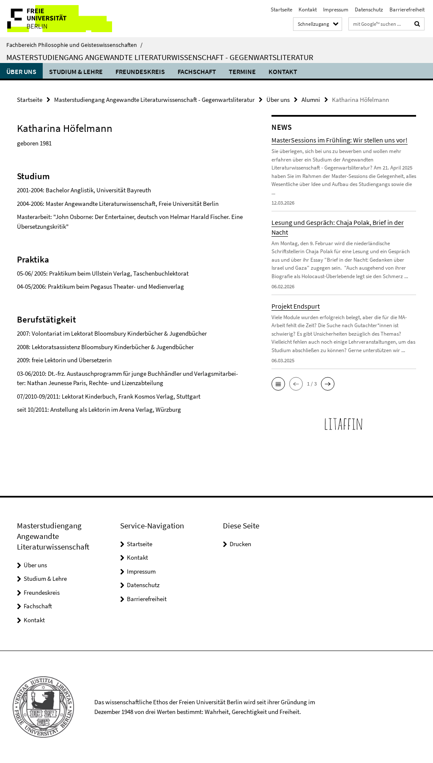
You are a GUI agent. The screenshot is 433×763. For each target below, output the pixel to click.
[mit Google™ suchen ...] (417, 24)
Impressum (335, 9)
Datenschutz (369, 9)
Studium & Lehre (76, 71)
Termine (242, 71)
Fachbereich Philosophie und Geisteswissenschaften (74, 45)
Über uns (21, 71)
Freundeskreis (140, 71)
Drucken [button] (240, 544)
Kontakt (308, 9)
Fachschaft (197, 71)
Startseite (281, 9)
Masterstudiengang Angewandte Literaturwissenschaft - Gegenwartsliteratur (159, 57)
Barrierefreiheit (407, 9)
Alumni (310, 100)
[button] (278, 383)
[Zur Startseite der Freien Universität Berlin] (56, 18)
